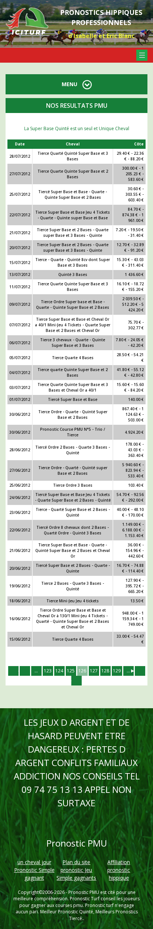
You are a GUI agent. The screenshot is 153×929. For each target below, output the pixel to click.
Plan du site (76, 862)
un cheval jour (34, 862)
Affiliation (118, 862)
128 (105, 671)
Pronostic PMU (83, 892)
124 (59, 671)
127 (94, 671)
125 (71, 671)
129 (117, 671)
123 (48, 671)
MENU (70, 84)
